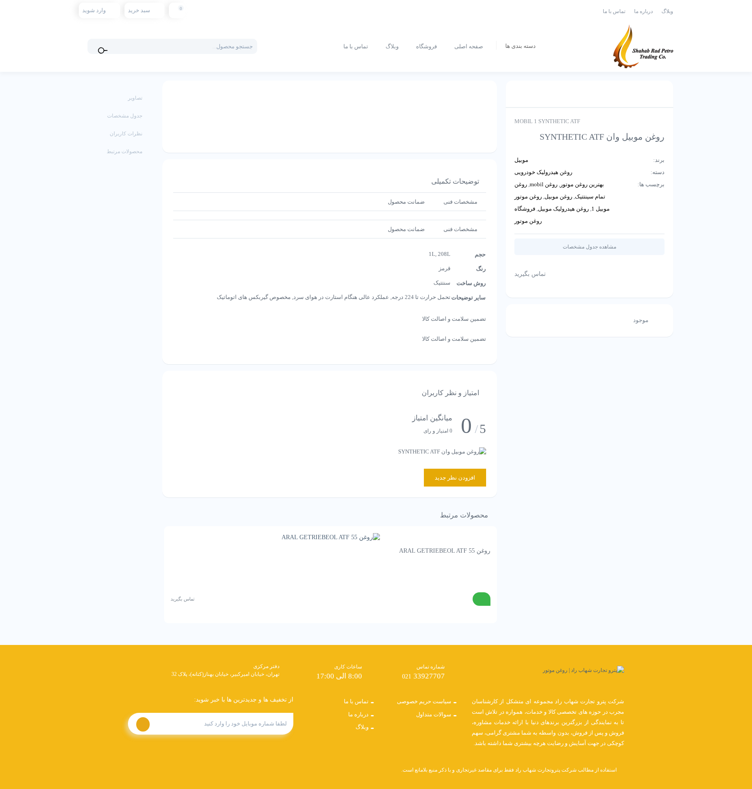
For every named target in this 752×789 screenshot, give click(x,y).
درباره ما (643, 11)
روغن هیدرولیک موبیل (563, 208)
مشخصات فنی (460, 201)
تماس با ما (614, 11)
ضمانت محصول (406, 201)
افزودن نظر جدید (455, 477)
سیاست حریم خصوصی (424, 701)
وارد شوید (94, 10)
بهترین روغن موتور (582, 184)
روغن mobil (543, 184)
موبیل (521, 160)
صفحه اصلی (468, 46)
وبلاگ (667, 11)
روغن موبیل (558, 196)
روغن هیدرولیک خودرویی (543, 172)
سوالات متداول (433, 714)
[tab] (460, 201)
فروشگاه (426, 46)
